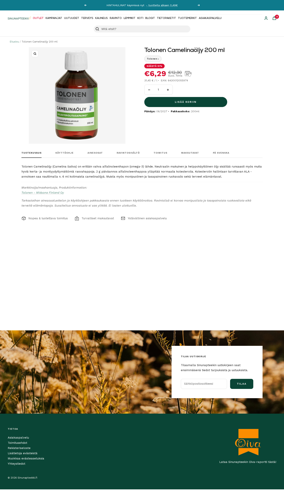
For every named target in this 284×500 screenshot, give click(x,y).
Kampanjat (54, 18)
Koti (140, 18)
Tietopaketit (166, 18)
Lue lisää (181, 5)
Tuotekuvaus (31, 152)
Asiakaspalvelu (210, 18)
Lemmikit (129, 18)
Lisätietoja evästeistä (22, 453)
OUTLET (38, 18)
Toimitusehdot (17, 443)
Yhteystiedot (16, 463)
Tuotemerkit (187, 18)
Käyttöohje (64, 152)
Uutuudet (71, 18)
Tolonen (153, 58)
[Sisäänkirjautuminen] (266, 18)
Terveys (87, 18)
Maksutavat (190, 152)
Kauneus (101, 18)
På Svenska (221, 152)
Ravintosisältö (128, 152)
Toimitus (160, 152)
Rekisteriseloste (19, 448)
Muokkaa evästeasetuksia (26, 458)
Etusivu (14, 41)
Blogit (150, 18)
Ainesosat (95, 152)
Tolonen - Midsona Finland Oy (42, 192)
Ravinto (116, 18)
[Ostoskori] (274, 18)
